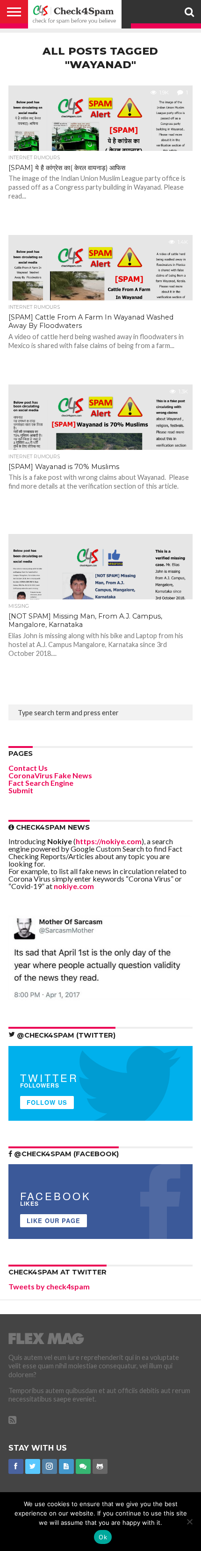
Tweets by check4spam (49, 1286)
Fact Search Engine (40, 782)
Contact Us (28, 767)
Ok (103, 1537)
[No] (189, 1521)
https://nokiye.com (109, 841)
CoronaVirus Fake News (50, 775)
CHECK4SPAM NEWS (52, 827)
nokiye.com (74, 886)
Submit (20, 790)
